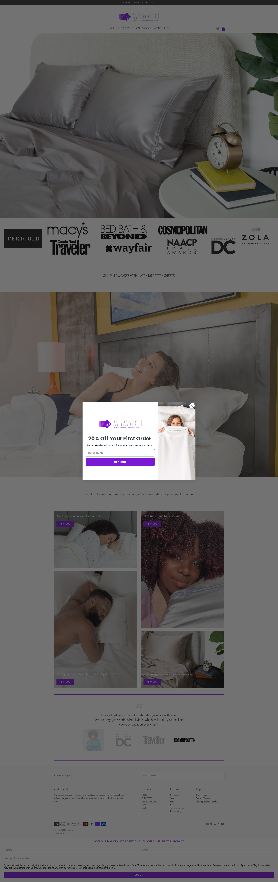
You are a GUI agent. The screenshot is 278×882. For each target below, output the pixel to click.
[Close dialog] (191, 405)
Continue (120, 462)
